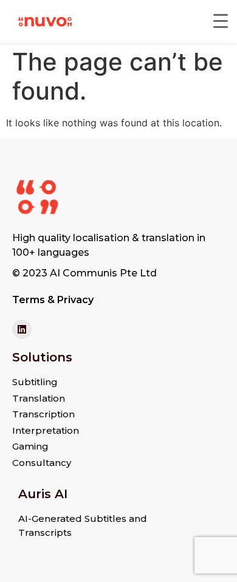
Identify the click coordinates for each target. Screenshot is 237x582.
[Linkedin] (22, 329)
